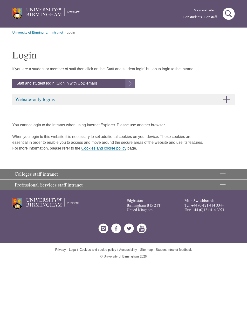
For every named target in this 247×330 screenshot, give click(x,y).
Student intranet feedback (174, 249)
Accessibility (128, 249)
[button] (229, 14)
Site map (146, 249)
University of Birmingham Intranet (37, 32)
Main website (204, 10)
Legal (72, 249)
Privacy (60, 249)
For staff (210, 16)
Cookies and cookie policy (103, 148)
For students (192, 16)
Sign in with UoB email (76, 83)
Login (71, 32)
